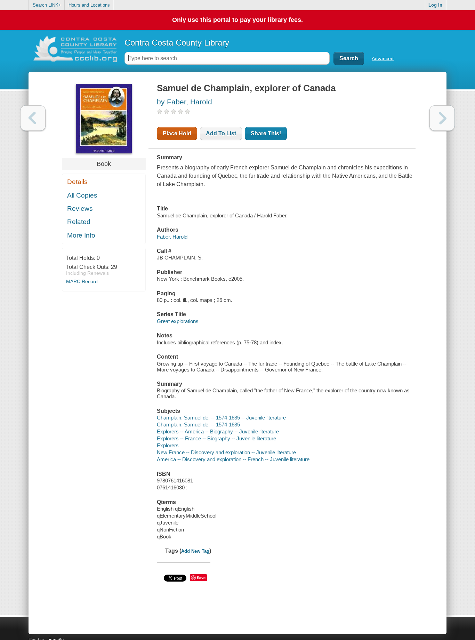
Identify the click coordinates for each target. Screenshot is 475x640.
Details (77, 181)
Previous (33, 118)
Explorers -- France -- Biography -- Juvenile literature (216, 438)
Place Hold (177, 133)
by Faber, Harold (184, 102)
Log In (435, 5)
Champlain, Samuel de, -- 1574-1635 (198, 424)
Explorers (168, 445)
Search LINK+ (47, 5)
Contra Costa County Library (176, 42)
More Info (81, 235)
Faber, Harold (172, 237)
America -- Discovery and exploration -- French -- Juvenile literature (233, 459)
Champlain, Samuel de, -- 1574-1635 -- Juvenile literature (221, 418)
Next (442, 118)
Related (78, 221)
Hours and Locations (89, 5)
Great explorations (178, 321)
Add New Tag (195, 551)
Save (201, 577)
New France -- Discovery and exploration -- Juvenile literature (226, 452)
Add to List (221, 133)
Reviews (80, 208)
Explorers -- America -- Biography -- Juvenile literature (218, 431)
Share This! (266, 133)
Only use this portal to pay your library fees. (237, 19)
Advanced (383, 58)
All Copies (82, 195)
